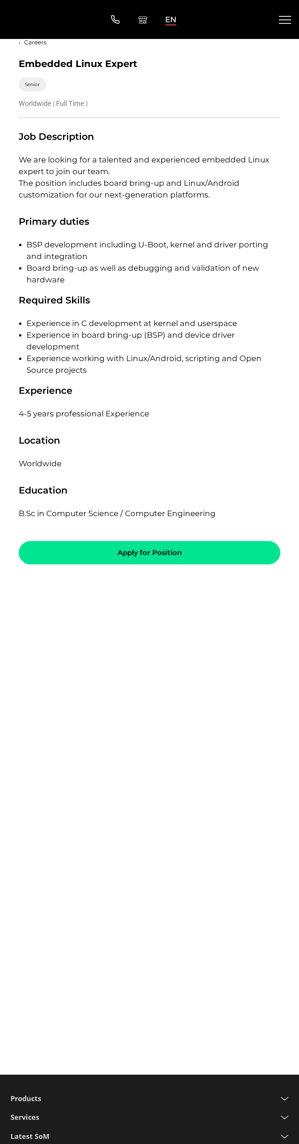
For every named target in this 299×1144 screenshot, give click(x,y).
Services (25, 1117)
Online (143, 19)
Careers (35, 42)
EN (170, 19)
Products (26, 1098)
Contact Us (115, 20)
